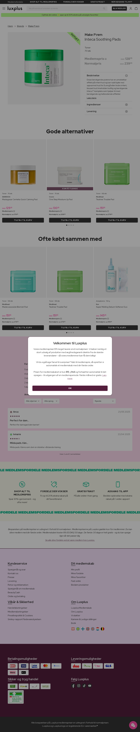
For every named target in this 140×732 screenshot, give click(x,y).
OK (70, 388)
